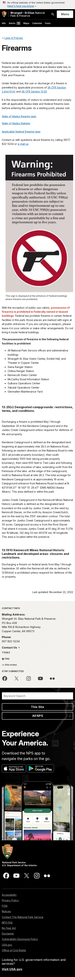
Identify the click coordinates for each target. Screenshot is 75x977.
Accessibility (9, 894)
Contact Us (10, 647)
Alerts (14, 23)
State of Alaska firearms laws (19, 116)
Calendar (37, 23)
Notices (6, 911)
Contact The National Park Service (22, 917)
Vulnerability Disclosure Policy (20, 939)
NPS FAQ (7, 922)
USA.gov (7, 944)
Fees (47, 23)
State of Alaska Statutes (16, 123)
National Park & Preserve (27, 14)
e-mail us (23, 143)
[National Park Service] (4, 14)
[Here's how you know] (37, 4)
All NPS (37, 716)
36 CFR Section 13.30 (34, 91)
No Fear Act (9, 928)
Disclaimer (8, 933)
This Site (37, 707)
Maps (26, 23)
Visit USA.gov (12, 969)
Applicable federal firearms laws (21, 131)
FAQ (6, 658)
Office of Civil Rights (14, 950)
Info (4, 23)
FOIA (4, 905)
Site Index (10, 664)
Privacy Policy (10, 900)
